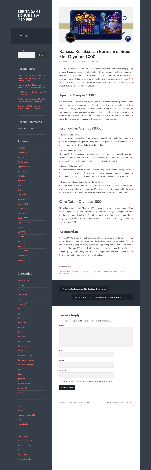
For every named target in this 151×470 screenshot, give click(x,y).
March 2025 (22, 195)
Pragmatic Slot (23, 424)
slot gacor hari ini (24, 341)
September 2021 (24, 260)
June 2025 (21, 181)
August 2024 (22, 227)
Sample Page (23, 35)
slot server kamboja (25, 355)
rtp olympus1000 (113, 271)
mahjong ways (23, 436)
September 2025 (24, 167)
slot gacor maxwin (24, 445)
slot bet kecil (22, 322)
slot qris (20, 351)
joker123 (21, 419)
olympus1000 (23, 304)
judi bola (21, 285)
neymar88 (21, 299)
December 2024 (23, 209)
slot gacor (21, 337)
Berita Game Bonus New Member (29, 15)
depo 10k (21, 406)
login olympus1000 (100, 271)
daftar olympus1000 (70, 271)
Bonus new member (25, 459)
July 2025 (21, 176)
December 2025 (23, 152)
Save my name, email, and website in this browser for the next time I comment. (87, 381)
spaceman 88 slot (24, 383)
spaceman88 (22, 388)
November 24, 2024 (67, 62)
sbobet (20, 308)
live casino (21, 290)
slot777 (20, 369)
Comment (64, 325)
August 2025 (22, 171)
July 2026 (21, 148)
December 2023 (23, 256)
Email (62, 360)
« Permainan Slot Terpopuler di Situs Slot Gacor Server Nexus (84, 289)
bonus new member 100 (26, 415)
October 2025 (23, 162)
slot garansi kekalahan (26, 441)
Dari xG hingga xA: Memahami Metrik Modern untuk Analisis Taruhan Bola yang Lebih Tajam (31, 77)
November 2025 (24, 157)
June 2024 (21, 237)
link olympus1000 (85, 271)
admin (82, 62)
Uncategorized (23, 393)
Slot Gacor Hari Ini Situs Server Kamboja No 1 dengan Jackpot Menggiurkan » (102, 297)
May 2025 (21, 185)
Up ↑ (131, 402)
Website (62, 370)
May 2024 (21, 241)
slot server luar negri (25, 365)
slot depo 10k (22, 327)
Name (62, 350)
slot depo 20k (22, 332)
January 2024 (23, 251)
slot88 (20, 374)
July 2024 (21, 232)
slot (19, 313)
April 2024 (21, 246)
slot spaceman (23, 454)
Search (21, 51)
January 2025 (23, 204)
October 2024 (23, 218)
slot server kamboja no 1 (26, 360)
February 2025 (23, 199)
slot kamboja (22, 346)
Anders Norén (120, 402)
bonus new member (25, 280)
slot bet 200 (22, 318)
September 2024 (24, 223)
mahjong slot (22, 294)
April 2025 (21, 190)
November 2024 (24, 213)
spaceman (21, 379)
